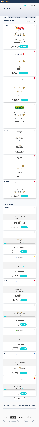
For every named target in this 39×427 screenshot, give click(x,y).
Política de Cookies (25, 411)
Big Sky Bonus (11, 17)
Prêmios (14, 406)
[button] (38, 1)
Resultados (14, 405)
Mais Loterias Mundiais (19, 398)
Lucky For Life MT (26, 17)
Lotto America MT (18, 17)
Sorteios (19, 406)
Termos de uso (17, 411)
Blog (23, 406)
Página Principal (26, 5)
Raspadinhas (27, 406)
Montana (5, 17)
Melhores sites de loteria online (24, 405)
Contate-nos (12, 411)
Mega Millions (32, 17)
